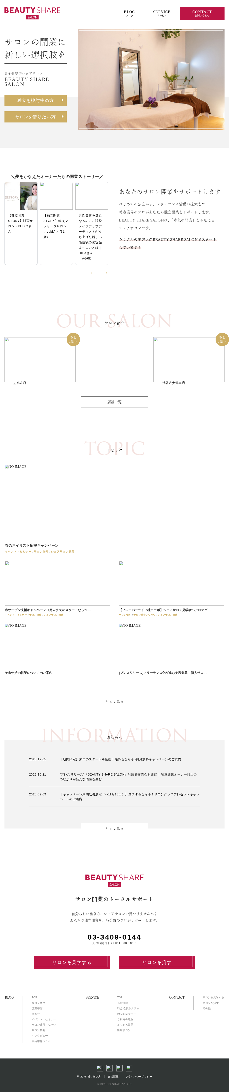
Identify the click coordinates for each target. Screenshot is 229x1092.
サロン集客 (38, 1030)
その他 (207, 1008)
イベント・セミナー (44, 1019)
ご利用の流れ (125, 1019)
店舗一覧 (114, 402)
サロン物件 (38, 1003)
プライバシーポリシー (138, 1076)
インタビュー (40, 1035)
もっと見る (114, 828)
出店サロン (124, 1030)
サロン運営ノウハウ (44, 1024)
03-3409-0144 (114, 937)
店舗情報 (122, 1003)
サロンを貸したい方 (89, 1076)
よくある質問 (125, 1024)
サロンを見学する (72, 962)
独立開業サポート (128, 1014)
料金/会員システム (128, 1008)
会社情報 (113, 1076)
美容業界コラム (41, 1041)
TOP (34, 997)
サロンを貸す (157, 962)
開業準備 (37, 1008)
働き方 (36, 1014)
